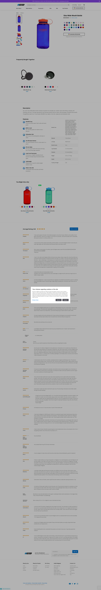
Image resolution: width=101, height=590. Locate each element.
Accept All (65, 300)
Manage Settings (35, 300)
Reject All (58, 300)
